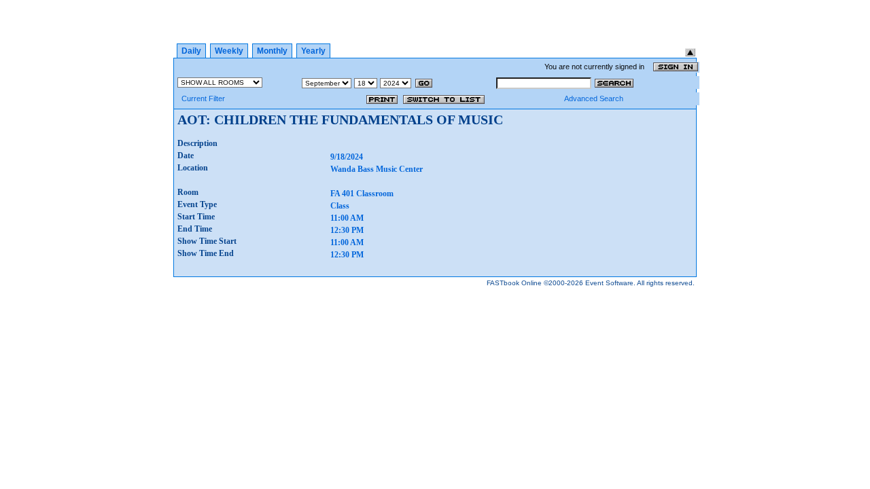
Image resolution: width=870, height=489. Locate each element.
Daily (191, 51)
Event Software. (610, 283)
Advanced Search (593, 98)
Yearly (313, 51)
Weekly (229, 51)
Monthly (272, 51)
